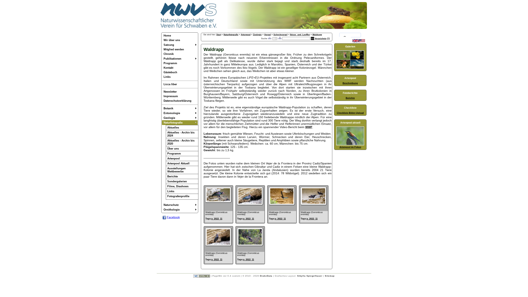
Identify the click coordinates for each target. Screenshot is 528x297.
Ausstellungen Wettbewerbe (176, 170)
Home (167, 35)
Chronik (169, 53)
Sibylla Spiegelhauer (309, 276)
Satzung (169, 44)
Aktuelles (173, 127)
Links (167, 76)
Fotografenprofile (178, 196)
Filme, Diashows (178, 186)
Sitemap (330, 276)
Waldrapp (317, 34)
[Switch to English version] (358, 41)
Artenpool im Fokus (350, 147)
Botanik (168, 108)
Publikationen (172, 58)
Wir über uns (172, 40)
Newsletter (170, 91)
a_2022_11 (216, 218)
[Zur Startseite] (188, 27)
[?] (328, 38)
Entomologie (172, 113)
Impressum (171, 96)
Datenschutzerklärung (177, 100)
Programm (170, 63)
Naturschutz (171, 204)
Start (218, 34)
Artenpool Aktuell (178, 163)
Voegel (267, 34)
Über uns (173, 148)
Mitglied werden (174, 49)
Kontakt (168, 67)
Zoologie (257, 34)
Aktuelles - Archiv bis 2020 (180, 142)
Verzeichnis (320, 38)
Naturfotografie (173, 122)
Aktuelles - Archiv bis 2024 (180, 134)
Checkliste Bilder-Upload (350, 113)
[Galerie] (350, 68)
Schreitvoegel (280, 34)
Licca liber (170, 84)
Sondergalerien (177, 181)
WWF (308, 127)
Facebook (173, 217)
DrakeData (266, 276)
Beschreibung (350, 83)
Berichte (172, 176)
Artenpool (173, 158)
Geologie (169, 117)
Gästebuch (170, 72)
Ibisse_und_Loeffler (300, 34)
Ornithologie (172, 209)
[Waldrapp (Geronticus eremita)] (218, 201)
